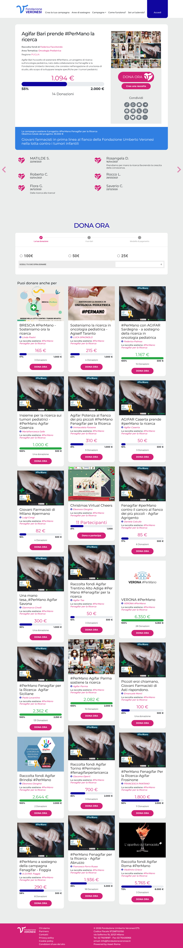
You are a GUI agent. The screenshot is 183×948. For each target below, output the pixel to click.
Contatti (43, 934)
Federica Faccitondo (51, 47)
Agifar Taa (78, 600)
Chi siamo (44, 928)
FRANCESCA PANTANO (136, 783)
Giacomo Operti (81, 776)
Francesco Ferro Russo (85, 866)
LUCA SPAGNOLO (82, 337)
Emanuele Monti (133, 693)
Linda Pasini (28, 337)
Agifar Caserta (132, 427)
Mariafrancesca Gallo (33, 431)
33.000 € (59, 134)
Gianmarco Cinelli (31, 607)
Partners (44, 931)
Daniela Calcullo (132, 521)
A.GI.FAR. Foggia (31, 873)
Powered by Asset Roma (107, 944)
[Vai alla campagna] (40, 303)
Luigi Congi (28, 517)
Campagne (98, 12)
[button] (4, 169)
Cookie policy (46, 941)
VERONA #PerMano (135, 603)
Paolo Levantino (31, 697)
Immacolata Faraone (84, 427)
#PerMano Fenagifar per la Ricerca (78, 131)
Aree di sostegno (81, 12)
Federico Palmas (133, 341)
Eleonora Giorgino (82, 509)
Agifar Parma (80, 686)
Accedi (157, 12)
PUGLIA (35, 54)
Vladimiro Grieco (133, 869)
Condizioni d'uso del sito (52, 944)
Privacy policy (46, 938)
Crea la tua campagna (57, 12)
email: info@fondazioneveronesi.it (112, 941)
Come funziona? (117, 12)
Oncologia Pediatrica (49, 50)
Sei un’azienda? (136, 12)
